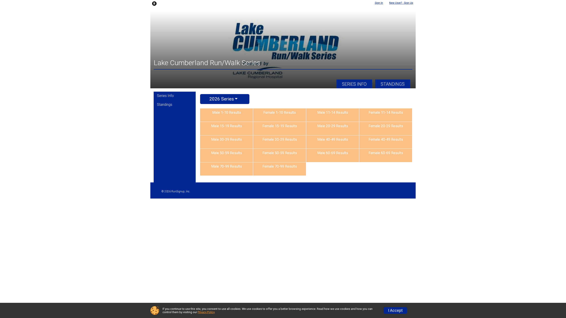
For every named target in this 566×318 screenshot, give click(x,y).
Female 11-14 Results (386, 112)
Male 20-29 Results (332, 126)
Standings (393, 84)
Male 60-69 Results (332, 153)
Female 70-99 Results (279, 166)
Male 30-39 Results (226, 139)
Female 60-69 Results (386, 153)
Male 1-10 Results (226, 112)
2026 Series (222, 99)
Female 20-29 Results (386, 126)
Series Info (354, 84)
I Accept (395, 310)
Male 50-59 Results (226, 153)
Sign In (379, 2)
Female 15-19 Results (279, 126)
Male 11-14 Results (332, 112)
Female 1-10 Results (279, 112)
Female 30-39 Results (279, 139)
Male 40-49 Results (332, 139)
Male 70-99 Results (226, 166)
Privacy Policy (206, 312)
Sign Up (401, 2)
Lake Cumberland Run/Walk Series (207, 63)
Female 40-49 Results (386, 139)
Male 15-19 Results (226, 126)
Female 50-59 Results (279, 153)
